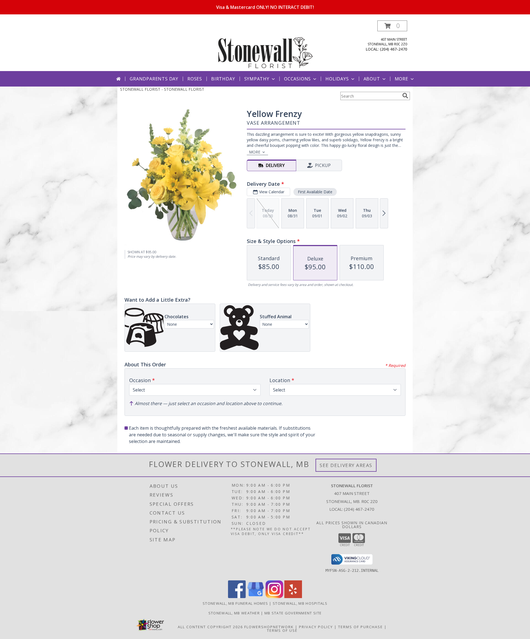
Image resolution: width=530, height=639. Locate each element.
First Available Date (315, 191)
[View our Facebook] (237, 596)
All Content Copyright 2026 (210, 626)
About (372, 79)
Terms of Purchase (360, 626)
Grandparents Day (154, 79)
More (401, 79)
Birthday (223, 79)
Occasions (297, 79)
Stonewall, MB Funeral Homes (235, 603)
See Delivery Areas (346, 465)
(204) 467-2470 (393, 49)
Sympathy (256, 79)
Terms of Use (282, 630)
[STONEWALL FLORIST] (265, 45)
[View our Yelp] (293, 596)
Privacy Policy (316, 626)
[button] (392, 25)
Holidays (337, 79)
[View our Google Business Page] (255, 596)
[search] (405, 96)
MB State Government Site (293, 613)
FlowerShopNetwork (269, 626)
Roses (194, 79)
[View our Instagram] (274, 596)
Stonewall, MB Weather (234, 613)
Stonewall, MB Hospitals (300, 603)
